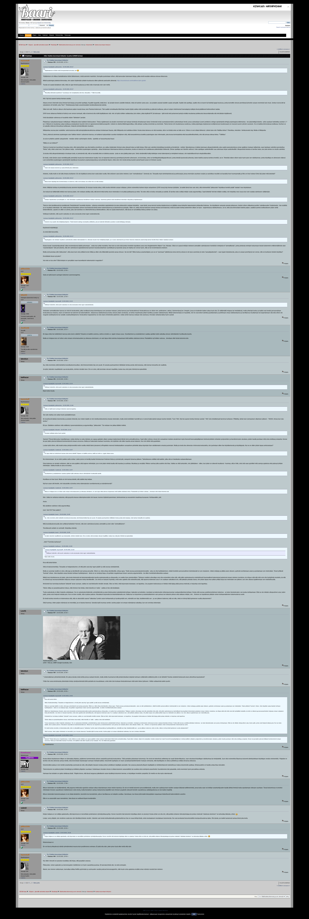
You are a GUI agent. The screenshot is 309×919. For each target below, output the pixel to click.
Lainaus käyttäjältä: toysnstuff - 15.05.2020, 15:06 (58, 695)
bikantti (24, 295)
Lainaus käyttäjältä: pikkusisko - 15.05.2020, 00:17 (58, 67)
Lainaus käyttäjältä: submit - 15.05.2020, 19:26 (57, 832)
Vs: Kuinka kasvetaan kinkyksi (57, 60)
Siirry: (255, 896)
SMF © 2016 (154, 910)
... (31, 52)
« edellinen (280, 49)
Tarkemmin (200, 914)
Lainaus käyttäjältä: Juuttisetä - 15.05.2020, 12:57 (58, 449)
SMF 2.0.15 (146, 910)
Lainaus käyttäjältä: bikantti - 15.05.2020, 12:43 (57, 429)
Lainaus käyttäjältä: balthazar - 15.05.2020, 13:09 (57, 546)
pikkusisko (25, 269)
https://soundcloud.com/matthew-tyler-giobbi (131, 80)
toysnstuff (25, 61)
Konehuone (26, 753)
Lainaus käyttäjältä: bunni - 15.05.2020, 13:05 (56, 514)
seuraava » (286, 49)
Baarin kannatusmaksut (283, 27)
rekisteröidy (47, 22)
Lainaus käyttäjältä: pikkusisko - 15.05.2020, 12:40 (58, 405)
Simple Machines (163, 910)
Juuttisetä (25, 328)
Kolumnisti (89, 44)
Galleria (23, 84)
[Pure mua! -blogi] (22, 290)
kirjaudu (39, 22)
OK (194, 914)
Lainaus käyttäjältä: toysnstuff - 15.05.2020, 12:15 (58, 301)
